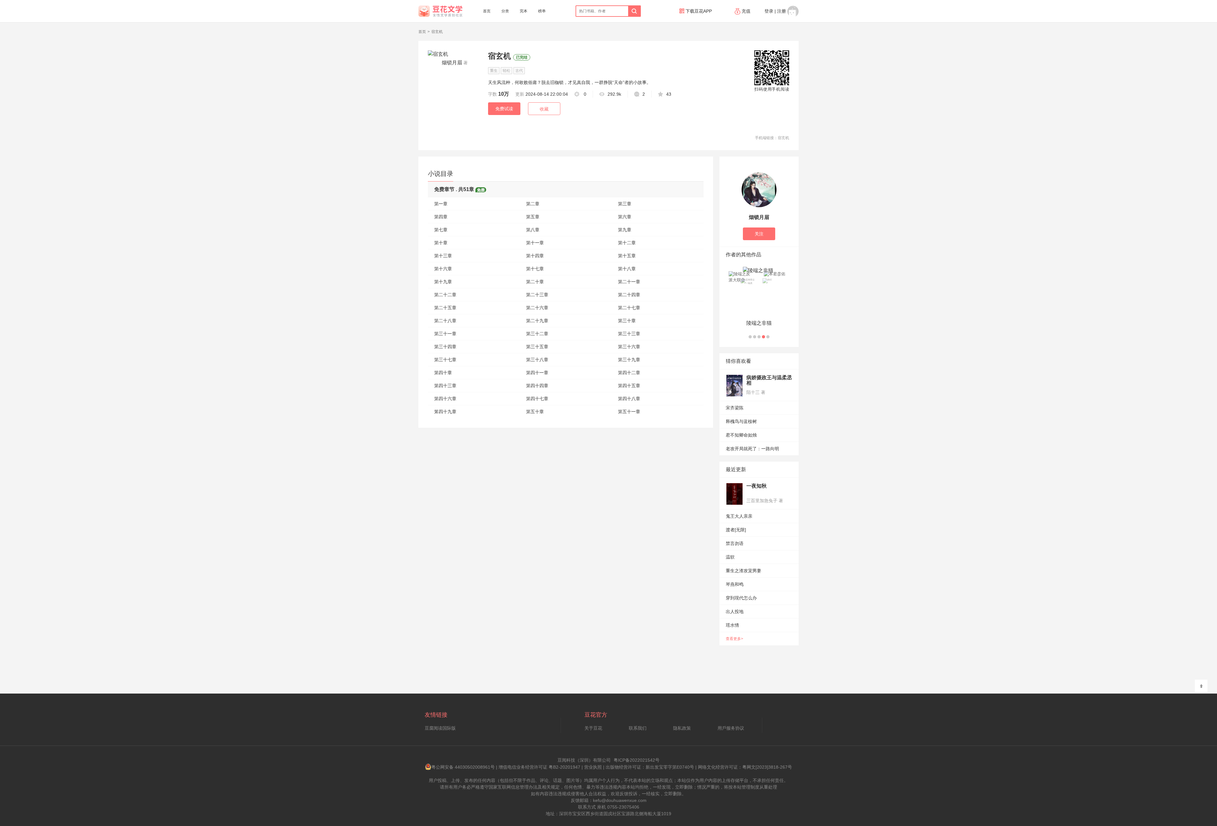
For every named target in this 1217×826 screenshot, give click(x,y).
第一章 (441, 203)
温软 (730, 557)
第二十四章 (629, 294)
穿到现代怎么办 (741, 597)
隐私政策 (682, 728)
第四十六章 (445, 398)
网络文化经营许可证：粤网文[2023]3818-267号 (745, 767)
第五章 (532, 216)
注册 (781, 11)
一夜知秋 (756, 486)
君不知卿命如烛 (741, 435)
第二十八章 (445, 320)
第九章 (624, 229)
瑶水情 (732, 625)
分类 (505, 11)
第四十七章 (537, 398)
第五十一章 (629, 411)
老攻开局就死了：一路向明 (752, 448)
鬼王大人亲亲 (739, 516)
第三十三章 (629, 333)
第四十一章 (537, 372)
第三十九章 (629, 359)
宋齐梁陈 (735, 407)
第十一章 (535, 242)
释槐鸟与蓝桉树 (741, 421)
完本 (523, 11)
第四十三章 (445, 385)
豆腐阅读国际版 (440, 728)
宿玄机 (437, 31)
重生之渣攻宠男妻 (743, 570)
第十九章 (443, 281)
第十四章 (535, 255)
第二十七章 (629, 307)
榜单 (542, 11)
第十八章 (627, 268)
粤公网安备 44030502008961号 (463, 767)
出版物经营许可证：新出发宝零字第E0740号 (650, 767)
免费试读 (504, 108)
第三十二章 (537, 333)
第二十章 (535, 281)
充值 (746, 11)
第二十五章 (445, 307)
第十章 (441, 242)
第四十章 (443, 372)
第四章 (441, 216)
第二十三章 (537, 294)
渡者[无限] (736, 529)
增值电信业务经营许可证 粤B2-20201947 (539, 767)
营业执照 (593, 767)
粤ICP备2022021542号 (637, 760)
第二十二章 (445, 294)
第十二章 (627, 242)
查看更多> (734, 639)
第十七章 (535, 268)
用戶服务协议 (731, 728)
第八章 (532, 229)
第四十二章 (629, 372)
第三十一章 (445, 333)
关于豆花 (593, 728)
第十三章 (443, 255)
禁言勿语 (735, 543)
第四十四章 (537, 385)
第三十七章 (445, 359)
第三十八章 (537, 359)
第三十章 (627, 320)
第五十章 (535, 411)
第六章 (624, 216)
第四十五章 (629, 385)
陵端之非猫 (759, 323)
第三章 (624, 203)
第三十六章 (629, 346)
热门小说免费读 (771, 153)
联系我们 (638, 728)
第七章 (441, 229)
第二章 (532, 203)
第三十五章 (537, 346)
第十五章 (627, 255)
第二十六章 (537, 307)
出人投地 (735, 611)
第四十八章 (629, 398)
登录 (768, 11)
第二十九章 (537, 320)
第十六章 (443, 268)
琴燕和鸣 (735, 584)
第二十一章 (629, 281)
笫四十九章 (445, 411)
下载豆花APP (698, 11)
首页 (487, 11)
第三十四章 (445, 346)
